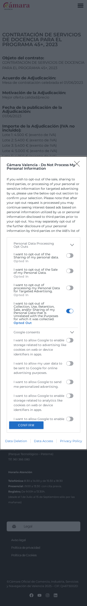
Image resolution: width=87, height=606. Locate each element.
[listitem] (43, 245)
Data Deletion (16, 441)
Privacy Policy (71, 441)
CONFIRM (26, 425)
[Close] (78, 165)
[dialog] (43, 303)
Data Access (43, 441)
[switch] (69, 255)
